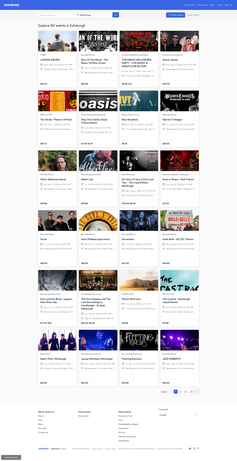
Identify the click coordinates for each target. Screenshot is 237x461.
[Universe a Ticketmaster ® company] (52, 448)
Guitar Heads (170, 59)
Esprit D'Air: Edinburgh (53, 358)
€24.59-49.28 (128, 203)
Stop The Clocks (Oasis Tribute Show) (94, 121)
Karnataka (128, 239)
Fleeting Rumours (132, 358)
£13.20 (166, 203)
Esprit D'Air (45, 354)
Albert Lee (87, 179)
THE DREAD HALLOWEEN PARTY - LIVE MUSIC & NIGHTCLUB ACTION (136, 63)
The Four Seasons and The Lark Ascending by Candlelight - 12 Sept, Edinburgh (95, 303)
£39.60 (43, 203)
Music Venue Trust (130, 114)
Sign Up (229, 5)
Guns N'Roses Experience (95, 239)
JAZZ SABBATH (171, 358)
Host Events (202, 5)
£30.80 (166, 263)
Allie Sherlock (128, 174)
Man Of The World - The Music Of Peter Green (94, 61)
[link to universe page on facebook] (198, 449)
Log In (220, 5)
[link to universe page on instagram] (194, 449)
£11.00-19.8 (45, 323)
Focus (43, 239)
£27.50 (43, 382)
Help (212, 5)
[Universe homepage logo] (11, 5)
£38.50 (43, 263)
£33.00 (166, 83)
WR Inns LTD (46, 114)
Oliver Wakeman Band (53, 179)
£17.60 (166, 323)
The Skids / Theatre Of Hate (56, 119)
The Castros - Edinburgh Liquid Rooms (176, 300)
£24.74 (43, 83)
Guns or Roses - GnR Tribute (178, 179)
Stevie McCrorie (131, 299)
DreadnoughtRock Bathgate (135, 55)
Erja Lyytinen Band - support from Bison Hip (56, 300)
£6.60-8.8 (127, 83)
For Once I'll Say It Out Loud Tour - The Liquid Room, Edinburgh (137, 182)
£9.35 (124, 143)
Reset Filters (193, 15)
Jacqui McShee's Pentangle (97, 358)
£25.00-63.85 (88, 323)
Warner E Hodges (172, 119)
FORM (43, 55)
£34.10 (43, 143)
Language (163, 409)
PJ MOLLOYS (128, 294)
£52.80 (166, 382)
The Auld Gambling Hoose (93, 114)
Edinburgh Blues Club (50, 294)
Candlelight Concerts (91, 294)
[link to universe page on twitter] (190, 449)
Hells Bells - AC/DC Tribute (178, 239)
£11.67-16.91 (87, 143)
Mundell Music (88, 55)
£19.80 (125, 323)
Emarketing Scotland (172, 55)
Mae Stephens (130, 119)
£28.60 (84, 83)
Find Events (189, 5)
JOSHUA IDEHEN (50, 59)
